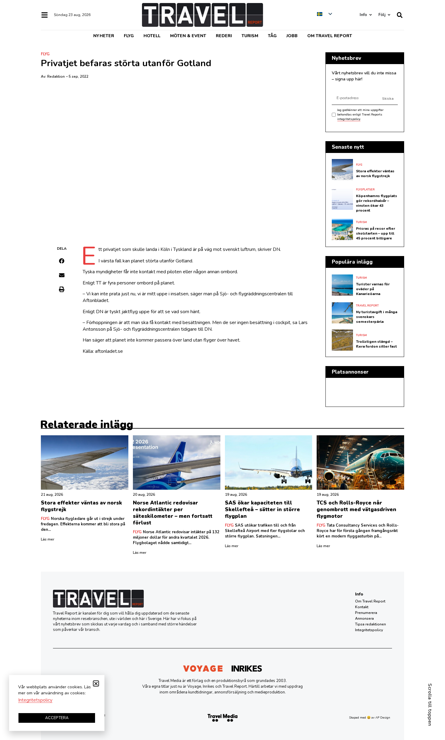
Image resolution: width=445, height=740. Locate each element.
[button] (62, 261)
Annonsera (364, 618)
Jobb (292, 36)
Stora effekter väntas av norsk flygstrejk (375, 173)
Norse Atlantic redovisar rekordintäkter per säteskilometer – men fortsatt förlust (173, 512)
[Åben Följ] (389, 15)
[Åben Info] (370, 15)
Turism (250, 36)
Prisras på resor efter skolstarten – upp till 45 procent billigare (375, 233)
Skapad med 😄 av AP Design (369, 718)
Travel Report (367, 305)
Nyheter (103, 36)
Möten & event (188, 36)
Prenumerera (366, 612)
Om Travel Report (329, 36)
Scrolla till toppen (430, 704)
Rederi (224, 36)
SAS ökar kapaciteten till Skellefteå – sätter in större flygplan (262, 509)
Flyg (129, 36)
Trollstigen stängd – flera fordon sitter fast (376, 344)
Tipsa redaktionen (370, 624)
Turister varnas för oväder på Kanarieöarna (373, 289)
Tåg (272, 36)
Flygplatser (365, 189)
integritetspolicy (348, 119)
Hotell (151, 36)
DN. (277, 249)
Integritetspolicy (369, 630)
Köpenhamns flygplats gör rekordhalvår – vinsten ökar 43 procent (376, 203)
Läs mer (47, 539)
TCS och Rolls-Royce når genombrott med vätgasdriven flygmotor (356, 509)
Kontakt (361, 607)
